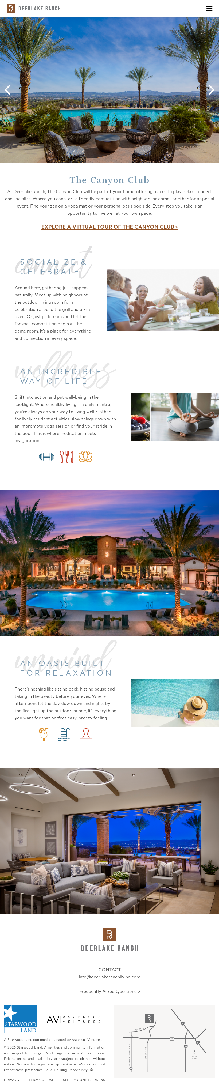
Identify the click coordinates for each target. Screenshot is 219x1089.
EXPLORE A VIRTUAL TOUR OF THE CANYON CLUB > (109, 226)
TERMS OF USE (41, 1079)
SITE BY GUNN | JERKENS (84, 1079)
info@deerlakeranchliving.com (109, 976)
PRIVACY (12, 1079)
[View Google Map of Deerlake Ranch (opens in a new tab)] (164, 1041)
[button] (10, 90)
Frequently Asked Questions (108, 991)
